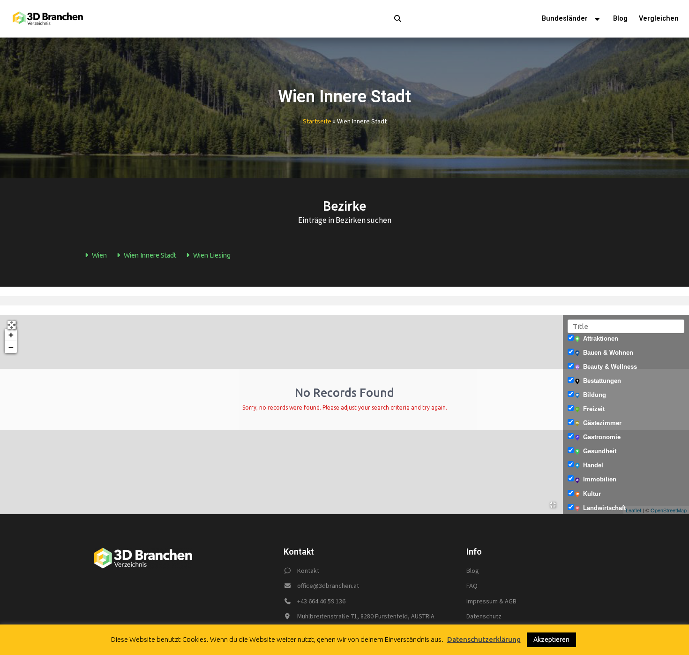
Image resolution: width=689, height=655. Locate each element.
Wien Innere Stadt (149, 255)
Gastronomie (602, 437)
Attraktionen (600, 338)
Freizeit (594, 408)
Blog (620, 19)
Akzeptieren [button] (551, 639)
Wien (98, 255)
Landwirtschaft (604, 507)
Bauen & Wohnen (608, 352)
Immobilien (599, 479)
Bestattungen (602, 380)
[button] (386, 18)
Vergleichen (659, 19)
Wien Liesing (211, 255)
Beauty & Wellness (610, 366)
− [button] (11, 347)
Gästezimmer (602, 423)
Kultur (592, 493)
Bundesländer (565, 19)
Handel (593, 465)
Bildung (594, 394)
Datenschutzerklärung (484, 639)
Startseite (317, 121)
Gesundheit (599, 451)
